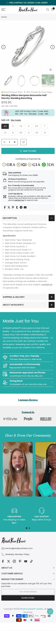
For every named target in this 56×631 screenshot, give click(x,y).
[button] (49, 471)
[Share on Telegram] (21, 207)
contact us (19, 200)
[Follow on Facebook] (2, 561)
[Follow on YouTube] (25, 561)
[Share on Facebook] (4, 207)
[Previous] (3, 47)
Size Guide (16, 120)
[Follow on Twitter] (8, 561)
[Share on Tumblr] (17, 207)
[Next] (53, 47)
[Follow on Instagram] (14, 561)
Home (4, 17)
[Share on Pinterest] (13, 207)
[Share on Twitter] (8, 207)
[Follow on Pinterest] (19, 561)
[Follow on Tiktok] (31, 561)
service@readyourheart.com (19, 548)
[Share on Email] (25, 207)
